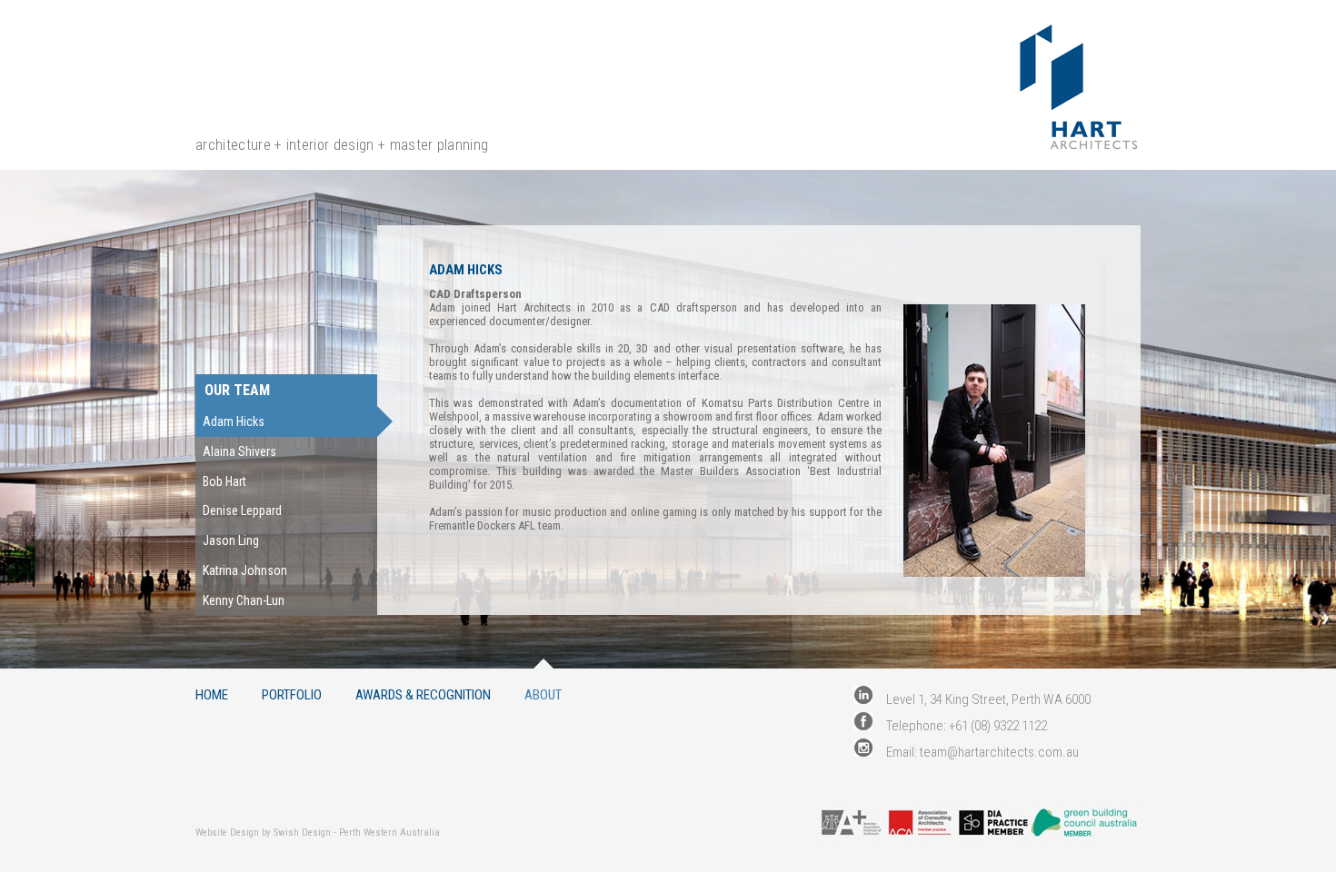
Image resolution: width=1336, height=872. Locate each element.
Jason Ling (231, 540)
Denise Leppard (242, 510)
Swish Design (302, 832)
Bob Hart (224, 481)
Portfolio (292, 694)
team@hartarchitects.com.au (999, 752)
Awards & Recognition (423, 694)
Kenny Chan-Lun (243, 600)
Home (211, 694)
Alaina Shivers (239, 451)
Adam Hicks (233, 421)
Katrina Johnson (245, 570)
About (543, 694)
